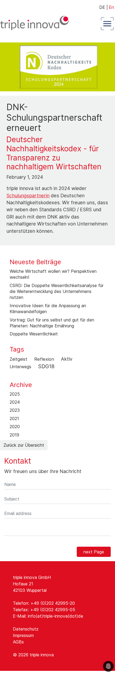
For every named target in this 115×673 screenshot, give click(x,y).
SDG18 (46, 366)
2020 (15, 426)
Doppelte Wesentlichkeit (34, 333)
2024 (15, 402)
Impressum (23, 635)
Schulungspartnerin (27, 195)
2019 (14, 435)
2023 (15, 410)
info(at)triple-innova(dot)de (55, 616)
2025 (15, 394)
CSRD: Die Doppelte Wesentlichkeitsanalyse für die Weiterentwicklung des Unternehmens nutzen (56, 291)
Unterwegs (20, 366)
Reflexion (44, 359)
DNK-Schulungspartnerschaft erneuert (54, 117)
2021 (14, 418)
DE (103, 7)
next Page (93, 551)
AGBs (18, 642)
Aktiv (66, 359)
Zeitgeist (18, 359)
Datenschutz (26, 629)
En (111, 7)
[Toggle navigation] (106, 23)
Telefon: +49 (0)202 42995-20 (44, 603)
